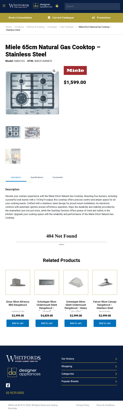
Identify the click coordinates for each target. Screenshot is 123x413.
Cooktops (52, 27)
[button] (54, 71)
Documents (58, 177)
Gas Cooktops (67, 27)
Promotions (104, 17)
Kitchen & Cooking (35, 27)
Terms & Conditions (105, 405)
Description (16, 177)
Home (9, 27)
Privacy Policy (82, 405)
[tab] (16, 177)
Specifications (37, 177)
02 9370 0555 (15, 393)
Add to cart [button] (17, 323)
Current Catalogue (63, 17)
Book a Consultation (20, 17)
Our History (68, 358)
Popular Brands (70, 381)
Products (19, 27)
